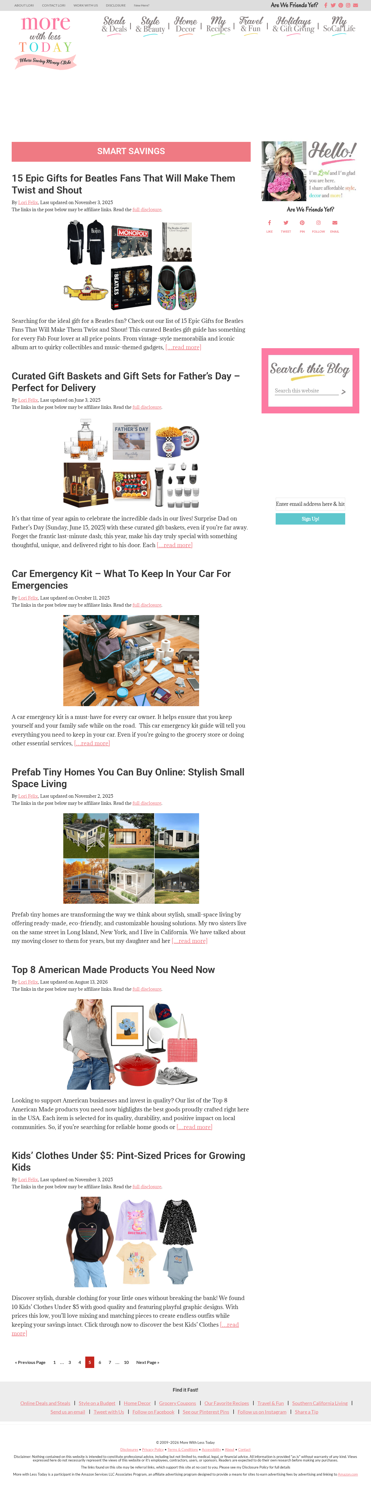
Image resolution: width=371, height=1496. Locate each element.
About (229, 1449)
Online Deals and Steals (45, 1403)
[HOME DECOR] (185, 27)
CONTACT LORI (53, 5)
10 (128, 1362)
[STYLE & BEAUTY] (150, 27)
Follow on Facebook (153, 1412)
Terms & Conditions (183, 1449)
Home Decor (137, 1403)
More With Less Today (45, 43)
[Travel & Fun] (251, 27)
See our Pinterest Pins (206, 1412)
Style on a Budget (97, 1403)
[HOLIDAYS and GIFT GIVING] (294, 27)
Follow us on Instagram (262, 1412)
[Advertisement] (226, 84)
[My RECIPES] (218, 27)
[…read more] (183, 347)
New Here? (141, 5)
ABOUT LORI (24, 5)
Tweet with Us (109, 1412)
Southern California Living (320, 1403)
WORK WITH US (86, 5)
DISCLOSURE (116, 5)
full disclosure (147, 210)
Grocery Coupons (177, 1403)
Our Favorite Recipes (227, 1403)
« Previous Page (30, 1363)
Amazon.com (348, 1474)
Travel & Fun (270, 1403)
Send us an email (68, 1412)
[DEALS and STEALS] (114, 27)
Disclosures (129, 1449)
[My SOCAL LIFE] (339, 27)
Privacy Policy (153, 1449)
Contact (244, 1449)
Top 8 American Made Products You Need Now (113, 969)
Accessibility (211, 1449)
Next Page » (147, 1363)
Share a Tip (306, 1412)
